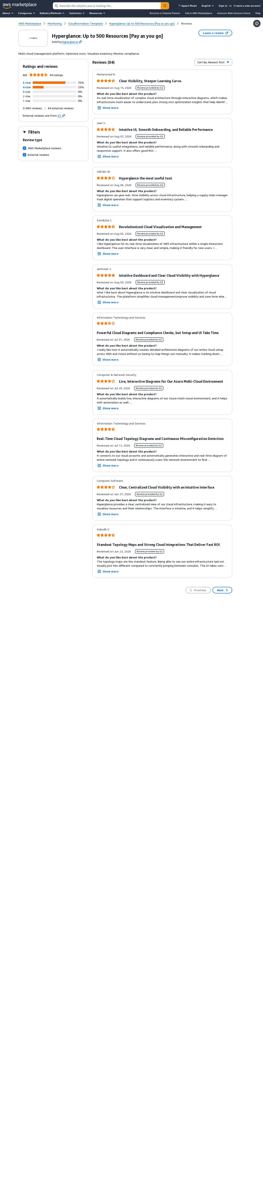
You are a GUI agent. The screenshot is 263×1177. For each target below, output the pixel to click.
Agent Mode (189, 5)
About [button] (6, 13)
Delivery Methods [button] (50, 13)
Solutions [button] (75, 13)
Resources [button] (95, 13)
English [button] (206, 5)
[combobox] (106, 5)
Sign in (223, 5)
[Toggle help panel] (257, 23)
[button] (27, 82)
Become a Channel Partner (165, 13)
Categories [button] (25, 13)
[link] (186, 23)
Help (258, 13)
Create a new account (247, 5)
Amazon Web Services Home (233, 13)
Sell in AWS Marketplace (198, 13)
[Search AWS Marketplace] (165, 5)
